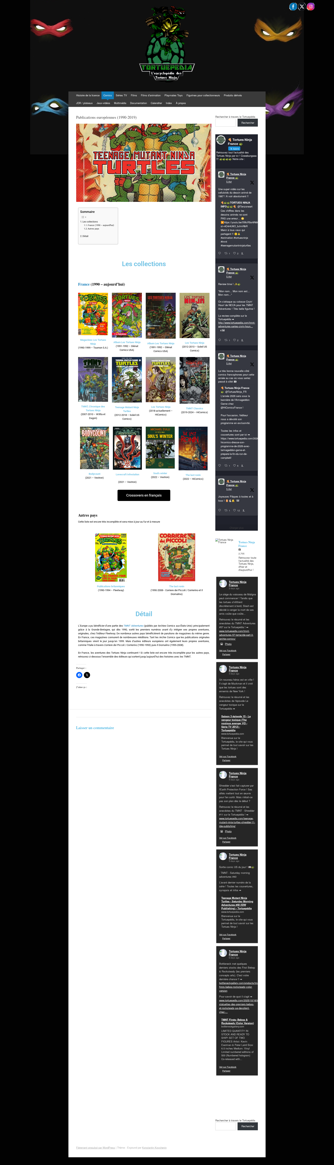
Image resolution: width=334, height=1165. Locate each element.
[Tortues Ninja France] (225, 540)
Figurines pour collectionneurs (203, 95)
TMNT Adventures (134, 625)
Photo (228, 644)
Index (169, 103)
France (84, 284)
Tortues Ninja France (237, 583)
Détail (85, 236)
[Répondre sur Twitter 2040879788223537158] (220, 253)
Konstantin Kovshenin (154, 1147)
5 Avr (229, 181)
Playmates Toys (173, 95)
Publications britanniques (111, 586)
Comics (107, 95)
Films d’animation (151, 95)
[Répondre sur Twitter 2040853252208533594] (220, 465)
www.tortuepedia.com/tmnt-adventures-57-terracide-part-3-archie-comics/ (236, 634)
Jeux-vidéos (103, 103)
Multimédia (120, 103)
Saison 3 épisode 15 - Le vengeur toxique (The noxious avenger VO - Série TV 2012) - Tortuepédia (236, 723)
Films (134, 95)
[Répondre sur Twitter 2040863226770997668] (220, 340)
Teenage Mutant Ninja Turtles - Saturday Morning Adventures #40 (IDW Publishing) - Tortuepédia (237, 903)
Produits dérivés (233, 95)
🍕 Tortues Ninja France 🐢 (236, 176)
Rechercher (247, 122)
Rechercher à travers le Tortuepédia (235, 116)
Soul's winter (160, 473)
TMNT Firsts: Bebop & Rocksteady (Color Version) (237, 1021)
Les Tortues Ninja (194, 342)
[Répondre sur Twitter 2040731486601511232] (220, 510)
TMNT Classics (194, 408)
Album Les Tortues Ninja (127, 342)
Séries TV (121, 95)
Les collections (90, 221)
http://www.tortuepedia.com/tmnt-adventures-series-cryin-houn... (236, 324)
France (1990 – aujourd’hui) (101, 225)
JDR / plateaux (84, 103)
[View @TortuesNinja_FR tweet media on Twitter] (238, 500)
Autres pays (93, 229)
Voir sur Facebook (227, 650)
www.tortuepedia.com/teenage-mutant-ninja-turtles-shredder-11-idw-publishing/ (237, 822)
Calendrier (156, 103)
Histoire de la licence (88, 95)
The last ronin (193, 475)
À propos (181, 103)
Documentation (138, 103)
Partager (226, 654)
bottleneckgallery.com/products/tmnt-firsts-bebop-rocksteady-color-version (240, 986)
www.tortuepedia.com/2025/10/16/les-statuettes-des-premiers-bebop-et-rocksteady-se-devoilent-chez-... (240, 1006)
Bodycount (94, 473)
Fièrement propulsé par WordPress (95, 1147)
